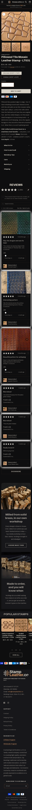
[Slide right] (20, 650)
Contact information (12, 805)
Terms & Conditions (10, 729)
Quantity (3, 81)
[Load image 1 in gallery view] (6, 47)
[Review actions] (28, 237)
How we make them (16, 545)
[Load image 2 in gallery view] (16, 47)
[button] (2, 2)
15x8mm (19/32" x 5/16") (11, 77)
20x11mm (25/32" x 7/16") (11, 73)
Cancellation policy (17, 807)
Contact (6, 713)
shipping (12, 67)
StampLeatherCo (15, 797)
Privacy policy (23, 799)
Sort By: (19, 208)
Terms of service (11, 802)
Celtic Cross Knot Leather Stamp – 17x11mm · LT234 (8, 635)
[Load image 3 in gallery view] (25, 47)
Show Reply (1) (8, 258)
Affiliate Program (9, 740)
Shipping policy (22, 802)
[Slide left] (12, 650)
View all (16, 655)
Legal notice (23, 805)
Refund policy (14, 799)
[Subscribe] (26, 786)
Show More (6, 249)
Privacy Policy (8, 725)
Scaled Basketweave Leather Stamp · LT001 (21, 636)
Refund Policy (8, 721)
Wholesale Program (10, 744)
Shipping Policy (8, 717)
